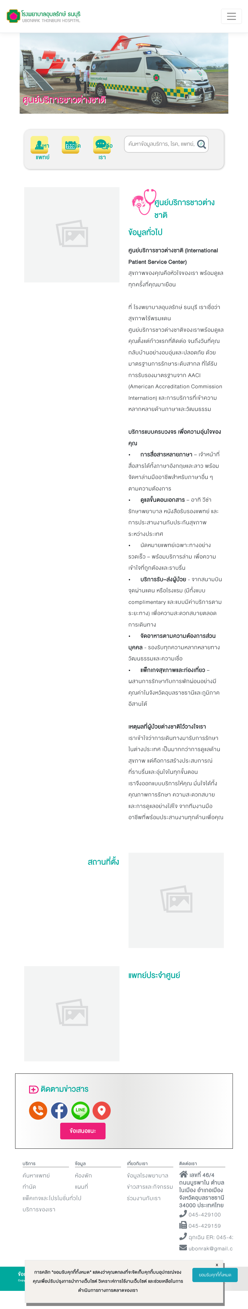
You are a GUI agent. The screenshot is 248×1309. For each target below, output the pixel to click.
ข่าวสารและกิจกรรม (150, 1187)
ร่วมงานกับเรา (144, 1198)
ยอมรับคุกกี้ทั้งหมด (215, 1275)
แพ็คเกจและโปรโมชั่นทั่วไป (52, 1198)
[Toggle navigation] (231, 16)
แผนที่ (81, 1187)
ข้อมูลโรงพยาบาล (147, 1175)
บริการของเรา (39, 1209)
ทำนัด (74, 146)
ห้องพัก (83, 1175)
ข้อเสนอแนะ (83, 1131)
